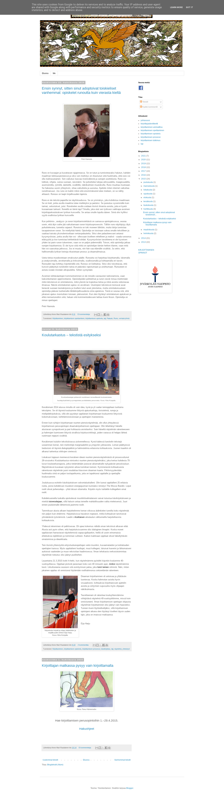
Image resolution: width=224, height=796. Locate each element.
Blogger (129, 788)
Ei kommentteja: (84, 314)
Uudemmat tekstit (50, 760)
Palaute (110, 318)
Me (54, 73)
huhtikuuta (148, 209)
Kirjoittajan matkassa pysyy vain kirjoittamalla (77, 665)
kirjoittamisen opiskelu (94, 318)
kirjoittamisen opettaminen (74, 318)
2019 (143, 163)
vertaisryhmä (124, 318)
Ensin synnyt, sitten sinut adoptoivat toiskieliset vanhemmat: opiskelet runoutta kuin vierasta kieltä (81, 90)
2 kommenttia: (83, 645)
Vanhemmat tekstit (122, 760)
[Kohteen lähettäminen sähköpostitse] (95, 314)
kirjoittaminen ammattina (152, 127)
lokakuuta (148, 190)
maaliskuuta (149, 229)
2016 (143, 175)
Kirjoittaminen (57, 318)
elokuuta (147, 197)
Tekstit (145, 102)
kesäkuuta (148, 201)
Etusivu (45, 73)
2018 (143, 167)
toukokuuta (148, 205)
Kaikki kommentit (150, 107)
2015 (143, 179)
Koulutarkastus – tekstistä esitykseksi (71, 335)
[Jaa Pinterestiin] (108, 314)
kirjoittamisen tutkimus (150, 140)
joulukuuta (148, 182)
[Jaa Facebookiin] (105, 314)
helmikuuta (148, 233)
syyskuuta (148, 194)
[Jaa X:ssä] (101, 314)
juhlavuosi (145, 120)
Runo (116, 318)
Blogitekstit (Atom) (55, 765)
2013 (143, 242)
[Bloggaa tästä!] (98, 314)
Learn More (176, 7)
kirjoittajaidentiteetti (149, 124)
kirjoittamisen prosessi (91, 649)
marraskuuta (149, 186)
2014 (143, 238)
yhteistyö (126, 649)
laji (105, 318)
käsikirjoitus (105, 649)
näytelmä (118, 649)
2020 (143, 159)
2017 (143, 171)
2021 (143, 156)
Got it (189, 7)
